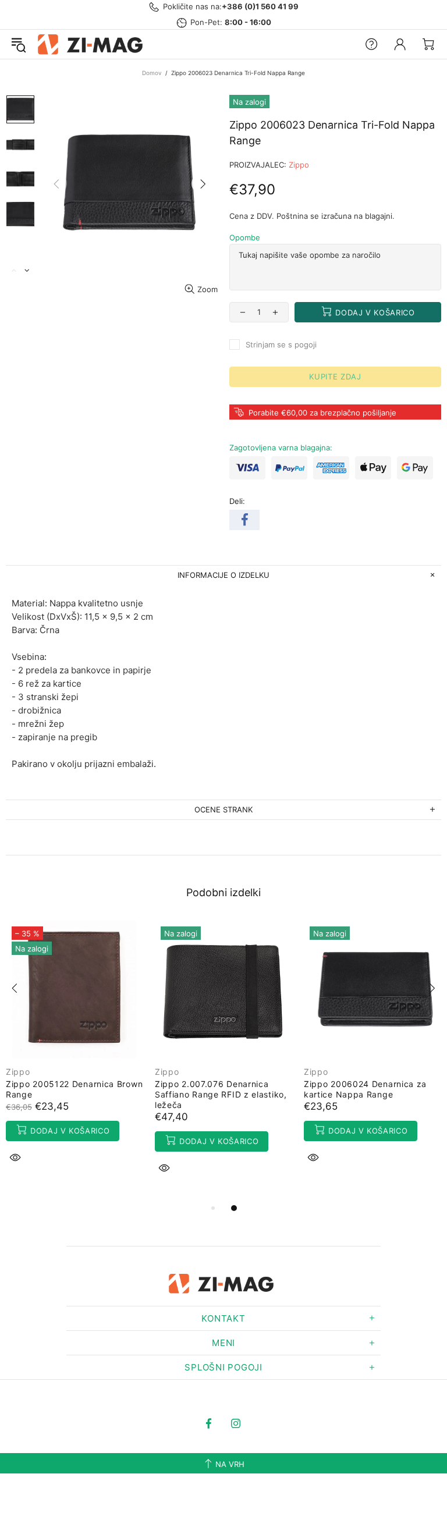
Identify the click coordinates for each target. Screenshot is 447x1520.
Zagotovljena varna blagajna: (280, 447)
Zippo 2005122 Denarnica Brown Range (74, 1089)
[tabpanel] (74, 1056)
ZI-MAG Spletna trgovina (92, 44)
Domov (152, 72)
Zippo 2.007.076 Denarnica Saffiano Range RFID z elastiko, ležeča (221, 1094)
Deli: (237, 501)
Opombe (244, 237)
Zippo (299, 164)
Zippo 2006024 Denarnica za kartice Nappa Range (365, 1089)
